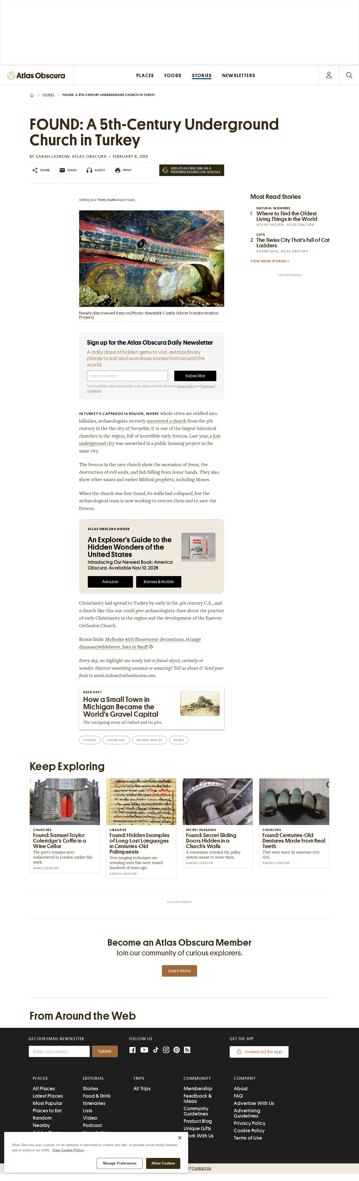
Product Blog (198, 1121)
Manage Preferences (119, 1163)
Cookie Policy (249, 1130)
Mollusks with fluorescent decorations (144, 639)
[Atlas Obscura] (37, 76)
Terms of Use (248, 1137)
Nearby (41, 1125)
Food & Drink (97, 1095)
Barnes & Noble (159, 582)
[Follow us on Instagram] (166, 1050)
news (179, 740)
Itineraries (94, 1103)
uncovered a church (166, 421)
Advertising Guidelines (247, 1113)
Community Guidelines (196, 1111)
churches (116, 740)
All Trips (142, 1088)
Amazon (110, 582)
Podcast (92, 1125)
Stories (48, 95)
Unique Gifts (197, 1128)
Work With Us (199, 1135)
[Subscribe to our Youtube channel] (144, 1050)
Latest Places (48, 1095)
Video (90, 1117)
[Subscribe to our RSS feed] (187, 1050)
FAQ (238, 1095)
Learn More (179, 971)
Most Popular (48, 1103)
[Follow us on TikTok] (156, 1051)
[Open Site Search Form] (349, 75)
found (90, 740)
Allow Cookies (163, 1163)
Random (42, 1117)
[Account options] (329, 75)
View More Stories (268, 261)
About (241, 1088)
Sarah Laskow (53, 157)
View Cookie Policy (68, 1150)
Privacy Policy (186, 386)
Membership (198, 1088)
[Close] (180, 1137)
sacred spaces (149, 740)
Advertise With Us (254, 1103)
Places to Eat (47, 1110)
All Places (44, 1088)
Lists (88, 1110)
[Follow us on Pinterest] (176, 1050)
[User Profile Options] (329, 75)
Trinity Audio (106, 200)
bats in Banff (135, 647)
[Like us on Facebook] (132, 1050)
